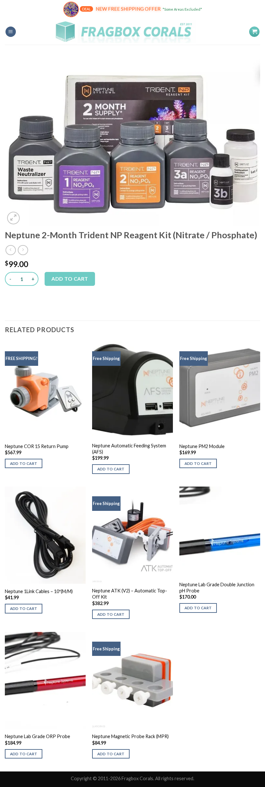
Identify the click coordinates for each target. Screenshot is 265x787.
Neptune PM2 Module (202, 446)
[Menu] (10, 32)
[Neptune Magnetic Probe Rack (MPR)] (132, 680)
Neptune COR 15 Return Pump (37, 446)
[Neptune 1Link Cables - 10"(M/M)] (45, 535)
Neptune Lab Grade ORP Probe (37, 736)
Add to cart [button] (23, 463)
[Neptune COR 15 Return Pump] (45, 390)
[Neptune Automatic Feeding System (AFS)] (132, 390)
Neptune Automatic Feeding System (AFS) (129, 449)
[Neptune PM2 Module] (219, 390)
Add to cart (69, 278)
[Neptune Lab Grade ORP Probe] (45, 680)
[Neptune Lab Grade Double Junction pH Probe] (219, 532)
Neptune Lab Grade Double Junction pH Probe (216, 587)
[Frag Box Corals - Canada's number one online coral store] (132, 31)
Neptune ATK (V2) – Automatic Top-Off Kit (129, 594)
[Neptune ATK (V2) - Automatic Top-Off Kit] (132, 535)
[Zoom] (13, 218)
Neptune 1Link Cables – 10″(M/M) (39, 591)
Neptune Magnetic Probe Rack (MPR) (130, 736)
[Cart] (254, 32)
